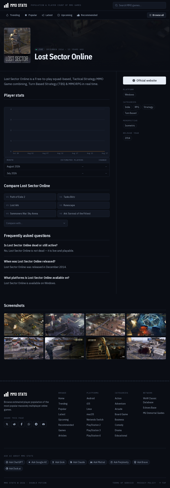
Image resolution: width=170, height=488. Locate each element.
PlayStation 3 (94, 430)
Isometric (130, 125)
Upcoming (66, 15)
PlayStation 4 (94, 435)
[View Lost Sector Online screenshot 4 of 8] (146, 324)
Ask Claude (79, 462)
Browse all (158, 15)
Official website (146, 80)
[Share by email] (43, 424)
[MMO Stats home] (15, 5)
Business (119, 419)
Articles (62, 435)
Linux (89, 408)
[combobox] (36, 223)
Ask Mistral (99, 462)
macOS (90, 414)
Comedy (119, 424)
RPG (137, 107)
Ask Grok (60, 462)
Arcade (118, 408)
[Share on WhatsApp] (29, 424)
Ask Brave (142, 462)
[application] (56, 132)
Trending (15, 15)
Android (91, 398)
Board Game (121, 414)
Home (61, 398)
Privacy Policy (146, 483)
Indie (127, 107)
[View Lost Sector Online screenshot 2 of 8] (64, 324)
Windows (129, 94)
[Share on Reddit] (14, 424)
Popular (33, 15)
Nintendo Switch (95, 419)
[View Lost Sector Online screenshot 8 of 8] (146, 348)
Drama (118, 430)
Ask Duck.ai (15, 468)
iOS (88, 403)
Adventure (120, 403)
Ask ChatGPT (16, 462)
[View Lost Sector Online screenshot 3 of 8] (105, 324)
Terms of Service (123, 483)
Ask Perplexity (121, 462)
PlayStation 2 (94, 424)
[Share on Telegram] (36, 424)
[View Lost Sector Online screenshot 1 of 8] (23, 324)
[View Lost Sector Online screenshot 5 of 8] (23, 348)
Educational (121, 435)
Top (164, 483)
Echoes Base (149, 407)
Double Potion (37, 483)
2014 (127, 138)
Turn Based (130, 113)
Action (118, 398)
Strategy (148, 107)
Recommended (89, 15)
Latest (49, 15)
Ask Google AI (39, 462)
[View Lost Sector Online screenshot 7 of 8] (105, 348)
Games (62, 430)
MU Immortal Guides (153, 412)
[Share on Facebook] (22, 424)
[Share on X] (7, 424)
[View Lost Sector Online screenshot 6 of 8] (64, 348)
